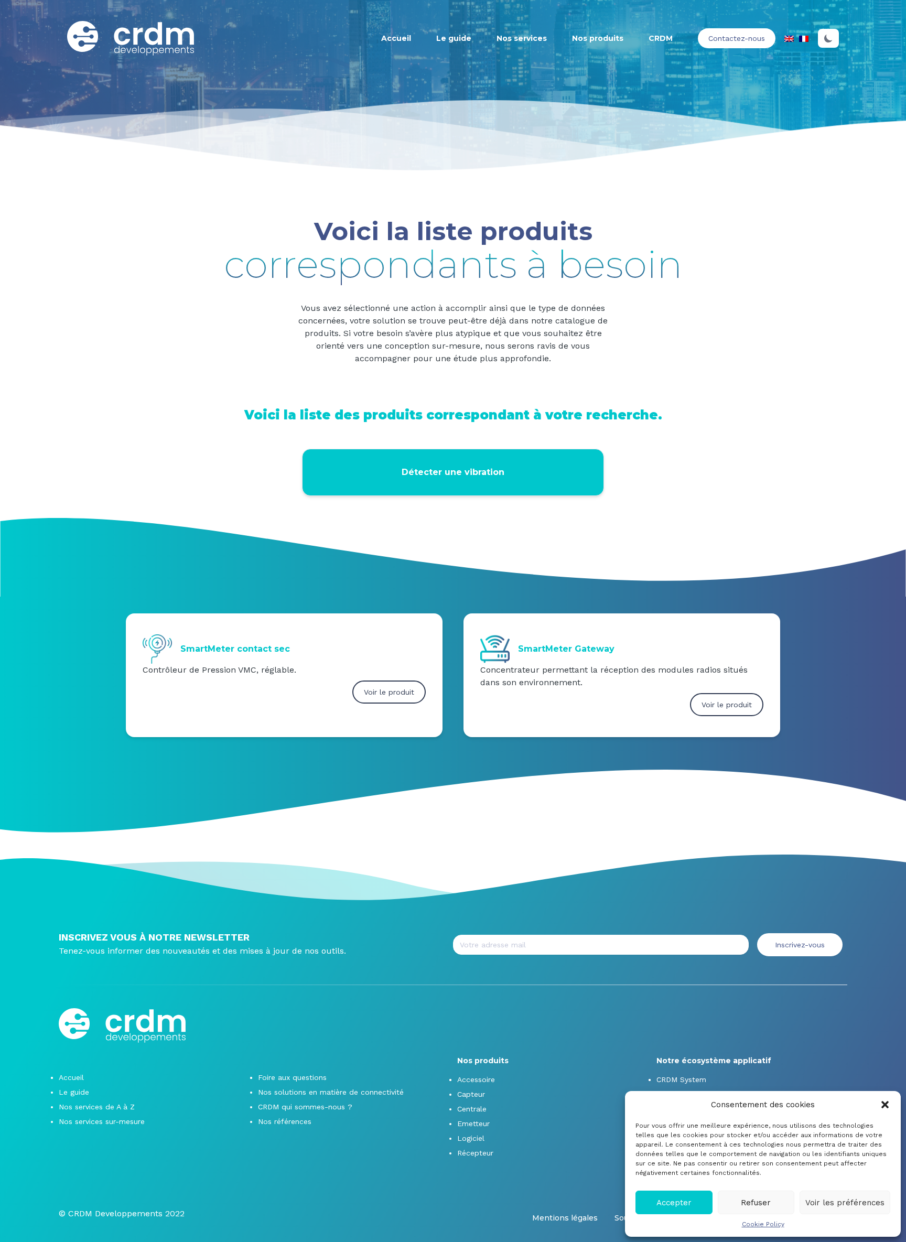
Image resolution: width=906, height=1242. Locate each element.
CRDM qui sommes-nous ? (305, 1107)
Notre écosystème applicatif (713, 1060)
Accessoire (476, 1079)
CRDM (661, 38)
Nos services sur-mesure (102, 1121)
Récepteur (475, 1153)
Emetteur (473, 1123)
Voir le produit (389, 692)
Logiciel (470, 1138)
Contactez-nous (736, 38)
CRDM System (681, 1079)
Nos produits (597, 38)
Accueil (396, 38)
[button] (885, 1104)
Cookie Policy (763, 1224)
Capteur (471, 1094)
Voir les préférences (845, 1202)
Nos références (284, 1121)
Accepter (674, 1202)
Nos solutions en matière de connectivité (331, 1092)
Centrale (472, 1109)
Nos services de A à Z (97, 1107)
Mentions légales (565, 1218)
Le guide (453, 38)
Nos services (522, 38)
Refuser (756, 1202)
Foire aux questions (292, 1077)
